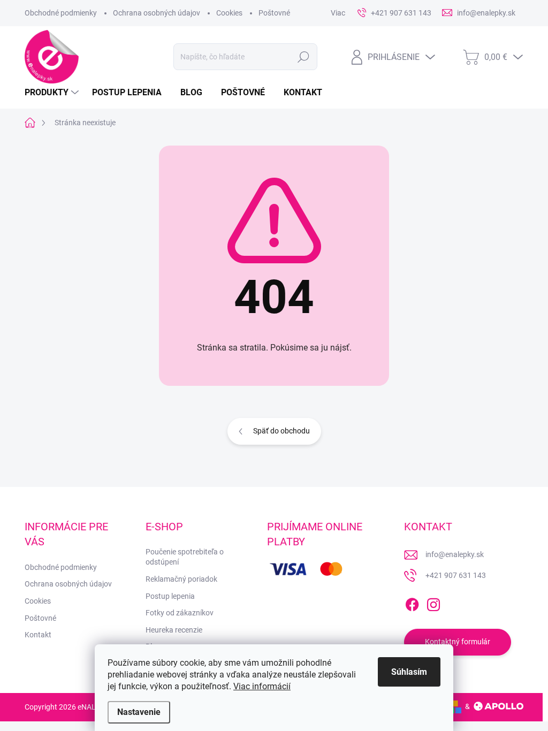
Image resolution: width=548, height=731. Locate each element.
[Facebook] (412, 603)
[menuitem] (53, 93)
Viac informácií (262, 686)
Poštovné (274, 13)
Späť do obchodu (281, 431)
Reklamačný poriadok (181, 579)
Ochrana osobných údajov (156, 13)
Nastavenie (139, 712)
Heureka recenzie (174, 630)
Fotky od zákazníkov (180, 612)
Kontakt (38, 634)
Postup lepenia (170, 596)
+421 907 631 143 (455, 575)
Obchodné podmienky (61, 13)
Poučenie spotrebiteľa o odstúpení (185, 557)
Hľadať (303, 56)
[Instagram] (433, 603)
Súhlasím (409, 672)
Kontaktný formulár (457, 641)
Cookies (229, 13)
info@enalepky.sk (454, 554)
